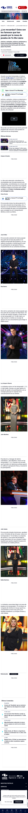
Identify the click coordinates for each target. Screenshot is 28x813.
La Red (6, 729)
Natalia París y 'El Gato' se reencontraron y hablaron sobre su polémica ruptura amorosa (15, 741)
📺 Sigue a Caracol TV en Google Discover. (14, 94)
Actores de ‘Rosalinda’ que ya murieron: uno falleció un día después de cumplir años (15, 706)
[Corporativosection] (26, 790)
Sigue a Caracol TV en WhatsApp (14, 90)
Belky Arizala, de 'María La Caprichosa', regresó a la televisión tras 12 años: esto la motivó (15, 732)
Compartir (22, 55)
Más (25, 811)
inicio (3, 21)
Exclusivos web (10, 21)
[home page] (6, 7)
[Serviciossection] (26, 787)
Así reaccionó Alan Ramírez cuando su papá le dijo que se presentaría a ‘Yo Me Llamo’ (15, 715)
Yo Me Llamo (10, 78)
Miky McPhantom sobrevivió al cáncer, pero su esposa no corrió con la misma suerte (14, 724)
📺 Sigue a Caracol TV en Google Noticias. (14, 198)
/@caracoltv (8, 55)
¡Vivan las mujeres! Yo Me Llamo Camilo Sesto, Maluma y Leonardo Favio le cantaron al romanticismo (18, 149)
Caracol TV (3, 25)
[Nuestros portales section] (26, 783)
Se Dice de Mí (7, 720)
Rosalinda (6, 703)
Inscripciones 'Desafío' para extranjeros (11, 11)
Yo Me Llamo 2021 (11, 25)
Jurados (18, 21)
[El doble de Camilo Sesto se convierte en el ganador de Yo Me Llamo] (4, 141)
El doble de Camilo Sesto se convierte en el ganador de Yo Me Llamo (18, 142)
